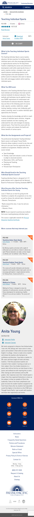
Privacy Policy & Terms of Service (17, 456)
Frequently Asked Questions (17, 440)
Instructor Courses (10, 343)
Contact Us (25, 426)
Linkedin (9, 417)
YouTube (9, 426)
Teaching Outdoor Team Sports (13, 262)
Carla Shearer (6, 241)
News (17, 437)
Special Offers (17, 452)
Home (5, 12)
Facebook (9, 408)
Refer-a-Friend (17, 449)
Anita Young (6, 38)
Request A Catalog (17, 473)
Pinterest (25, 417)
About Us (17, 476)
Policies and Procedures (17, 443)
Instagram (25, 408)
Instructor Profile (9, 339)
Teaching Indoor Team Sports (12, 240)
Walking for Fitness (9, 282)
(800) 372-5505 (17, 470)
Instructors (17, 434)
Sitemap (17, 480)
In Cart (18, 44)
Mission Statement (17, 446)
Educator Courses (17, 12)
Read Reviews (5, 30)
